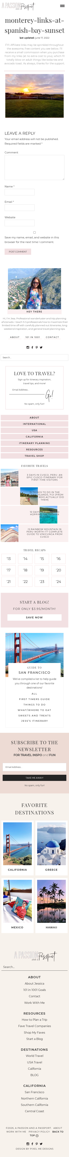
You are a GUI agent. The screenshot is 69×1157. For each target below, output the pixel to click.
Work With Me (34, 1002)
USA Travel (34, 1062)
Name (10, 186)
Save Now (34, 617)
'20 (58, 570)
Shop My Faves (34, 1032)
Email (9, 201)
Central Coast (34, 1111)
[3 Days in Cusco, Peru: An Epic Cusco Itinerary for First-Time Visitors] (10, 478)
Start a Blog (34, 1039)
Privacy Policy (39, 1131)
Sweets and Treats (34, 715)
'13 (9, 559)
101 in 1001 (32, 337)
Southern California (34, 1105)
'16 (58, 559)
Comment (11, 152)
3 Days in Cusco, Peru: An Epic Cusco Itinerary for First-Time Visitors (45, 477)
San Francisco (34, 1092)
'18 (25, 570)
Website (10, 217)
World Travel (34, 1056)
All (34, 693)
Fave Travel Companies (34, 1026)
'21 (9, 582)
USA (34, 430)
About (15, 337)
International (34, 424)
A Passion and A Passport (17, 5)
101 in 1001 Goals (34, 990)
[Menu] (62, 5)
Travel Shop (34, 456)
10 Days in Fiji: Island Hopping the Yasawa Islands (44, 514)
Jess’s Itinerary (34, 720)
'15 (42, 559)
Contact (52, 337)
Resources (34, 449)
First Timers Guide (34, 699)
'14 (25, 559)
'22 (25, 582)
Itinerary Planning (34, 443)
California (34, 436)
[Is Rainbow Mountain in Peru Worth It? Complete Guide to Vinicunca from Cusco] (10, 533)
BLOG (34, 1075)
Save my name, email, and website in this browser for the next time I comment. (32, 240)
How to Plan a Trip (34, 1019)
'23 (41, 582)
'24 (58, 582)
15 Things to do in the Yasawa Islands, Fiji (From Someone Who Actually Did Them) (44, 496)
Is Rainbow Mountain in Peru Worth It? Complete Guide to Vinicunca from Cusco (45, 533)
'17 (8, 570)
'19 (42, 570)
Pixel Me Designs (41, 1148)
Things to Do (35, 704)
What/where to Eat (34, 710)
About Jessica (34, 983)
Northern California (34, 1098)
